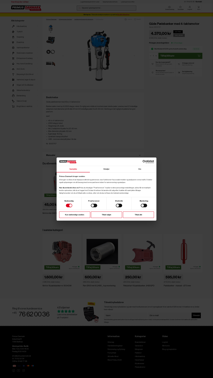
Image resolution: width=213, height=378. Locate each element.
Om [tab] (139, 169)
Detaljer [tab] (107, 169)
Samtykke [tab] (73, 169)
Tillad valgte (106, 215)
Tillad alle (138, 215)
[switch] (94, 205)
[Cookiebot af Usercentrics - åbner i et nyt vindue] (144, 161)
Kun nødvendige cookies (74, 215)
